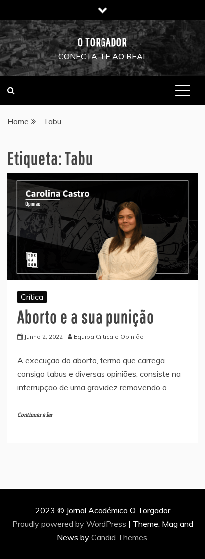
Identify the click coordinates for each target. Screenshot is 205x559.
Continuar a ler (34, 415)
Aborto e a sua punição (85, 316)
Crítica (32, 297)
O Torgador (102, 42)
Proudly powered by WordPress (70, 524)
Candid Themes (119, 537)
